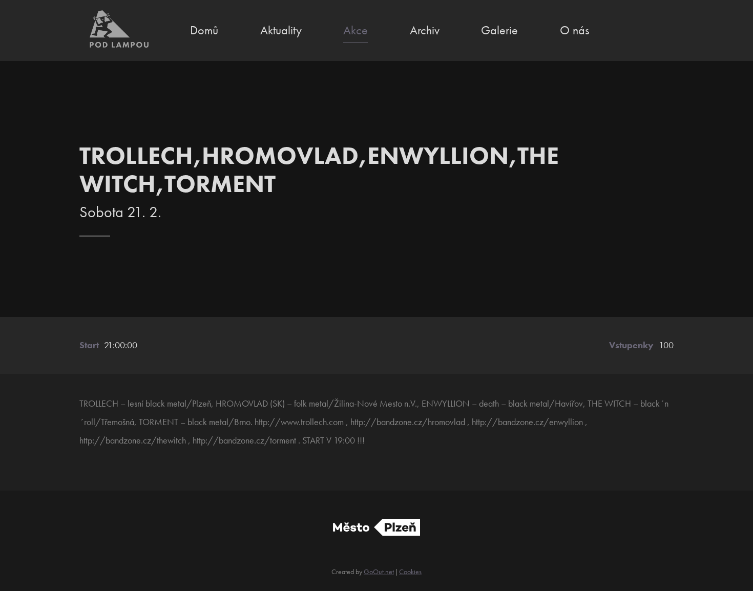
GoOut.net (379, 571)
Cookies (410, 571)
